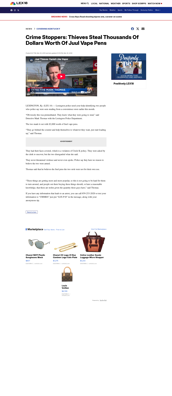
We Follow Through (131, 10)
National (104, 3)
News (29, 29)
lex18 (12, 10)
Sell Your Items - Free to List (54, 230)
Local (94, 3)
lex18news (18, 10)
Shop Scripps (139, 3)
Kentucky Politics (147, 10)
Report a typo (31, 212)
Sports (126, 3)
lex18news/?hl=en (15, 10)
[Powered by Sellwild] (103, 300)
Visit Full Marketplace (98, 229)
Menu (84, 3)
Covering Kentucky (48, 29)
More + (157, 10)
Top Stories (103, 10)
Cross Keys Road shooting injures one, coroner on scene (95, 17)
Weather (116, 3)
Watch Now (154, 3)
